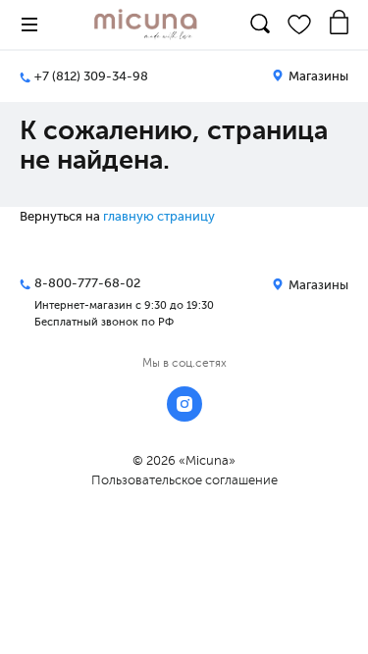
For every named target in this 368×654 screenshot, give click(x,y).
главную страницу (159, 216)
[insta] (184, 404)
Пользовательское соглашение (184, 480)
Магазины (317, 76)
